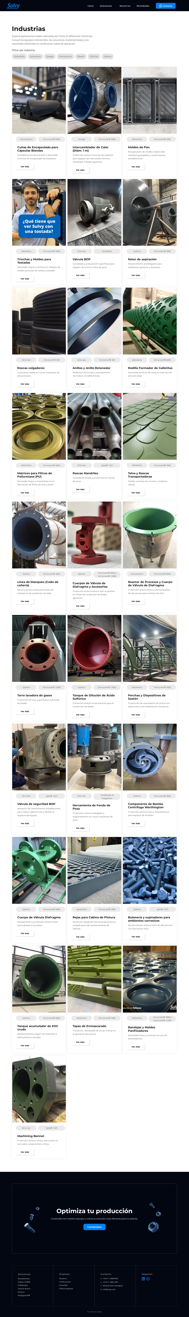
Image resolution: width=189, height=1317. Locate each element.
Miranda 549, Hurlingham (113, 1286)
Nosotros (63, 1278)
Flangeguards (23, 1295)
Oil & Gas (94, 56)
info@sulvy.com (109, 1289)
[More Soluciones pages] (113, 5)
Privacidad (63, 1285)
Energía (49, 56)
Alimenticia (19, 56)
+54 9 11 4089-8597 (110, 1278)
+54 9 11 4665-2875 (110, 1282)
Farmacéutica (65, 56)
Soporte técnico (24, 1288)
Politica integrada (66, 1288)
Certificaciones (65, 1282)
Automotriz (35, 56)
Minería (80, 56)
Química (107, 56)
